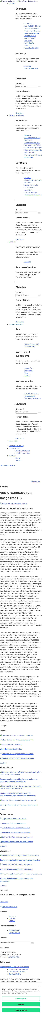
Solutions (27, 178)
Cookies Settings (20, 998)
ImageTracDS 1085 (31, 48)
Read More (19, 113)
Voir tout (3, 763)
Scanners (27, 23)
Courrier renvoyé (30, 192)
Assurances (28, 157)
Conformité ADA (15, 974)
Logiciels (27, 66)
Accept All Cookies (21, 1010)
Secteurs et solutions (16, 115)
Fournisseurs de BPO (32, 143)
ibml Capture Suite (31, 68)
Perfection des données (33, 195)
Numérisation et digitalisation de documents (30, 38)
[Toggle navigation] (36, 1)
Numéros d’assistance (32, 398)
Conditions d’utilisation (17, 972)
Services (12, 242)
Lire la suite (4, 902)
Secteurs (27, 135)
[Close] (39, 986)
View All (27, 375)
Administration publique (33, 147)
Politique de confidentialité (18, 969)
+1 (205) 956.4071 (12, 957)
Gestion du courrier (31, 185)
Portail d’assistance (22, 451)
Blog (26, 373)
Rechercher (19, 83)
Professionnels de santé (33, 155)
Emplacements (29, 396)
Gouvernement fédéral (32, 145)
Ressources (13, 441)
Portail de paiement (22, 453)
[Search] (39, 86)
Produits (12, 3)
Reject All (21, 1004)
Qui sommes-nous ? (16, 324)
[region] (21, 998)
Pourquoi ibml (29, 347)
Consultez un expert (31, 393)
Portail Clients (14, 448)
